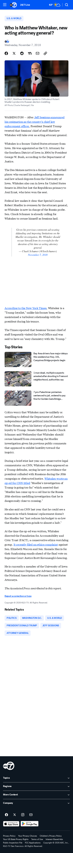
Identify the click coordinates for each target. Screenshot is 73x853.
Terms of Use (37, 839)
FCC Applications (33, 843)
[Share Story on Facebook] (6, 53)
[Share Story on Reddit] (22, 53)
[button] (4, 4)
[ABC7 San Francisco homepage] (13, 5)
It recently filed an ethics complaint (36, 544)
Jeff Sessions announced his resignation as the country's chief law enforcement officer (35, 121)
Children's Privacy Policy (51, 836)
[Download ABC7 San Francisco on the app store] (11, 823)
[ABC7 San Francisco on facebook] (6, 814)
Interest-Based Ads (54, 839)
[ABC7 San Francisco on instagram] (22, 814)
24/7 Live (25, 4)
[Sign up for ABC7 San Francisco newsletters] (31, 814)
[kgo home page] (8, 766)
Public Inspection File (12, 843)
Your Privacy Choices (27, 836)
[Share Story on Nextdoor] (30, 53)
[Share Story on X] (14, 53)
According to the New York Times (26, 308)
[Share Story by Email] (37, 53)
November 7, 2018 (38, 254)
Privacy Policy (9, 836)
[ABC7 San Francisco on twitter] (14, 814)
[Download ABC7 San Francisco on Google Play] (30, 823)
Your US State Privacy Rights (16, 839)
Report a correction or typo (18, 596)
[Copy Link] (45, 53)
